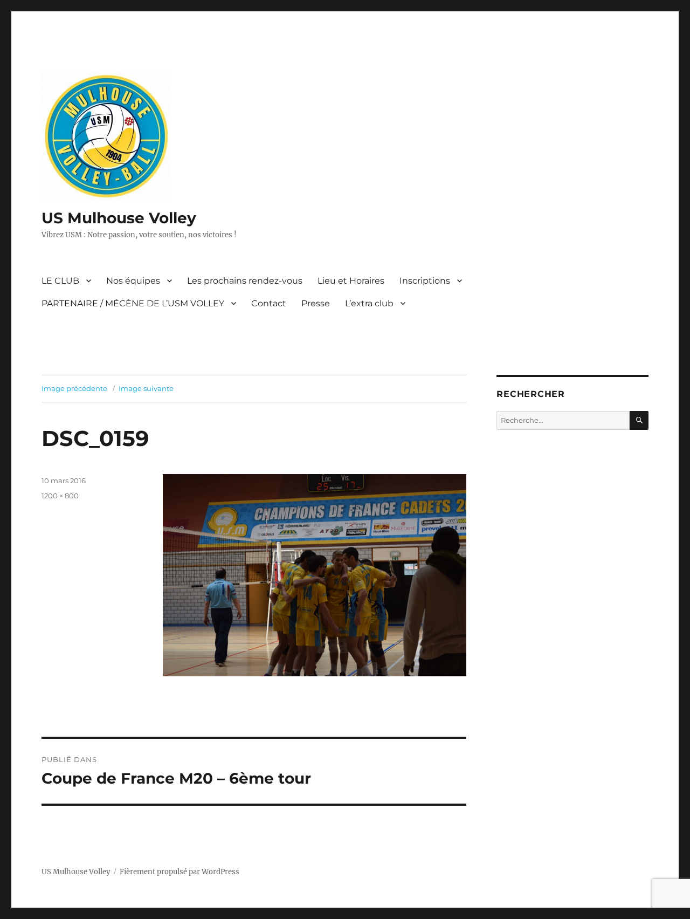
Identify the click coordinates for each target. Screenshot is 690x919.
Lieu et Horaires (351, 281)
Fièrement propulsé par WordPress (179, 871)
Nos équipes (133, 281)
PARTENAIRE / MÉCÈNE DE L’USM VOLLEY (133, 303)
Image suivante (146, 388)
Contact (268, 303)
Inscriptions (424, 281)
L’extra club (369, 303)
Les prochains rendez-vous (244, 281)
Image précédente (74, 388)
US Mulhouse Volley (119, 218)
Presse (315, 303)
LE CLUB (60, 281)
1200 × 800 (60, 495)
